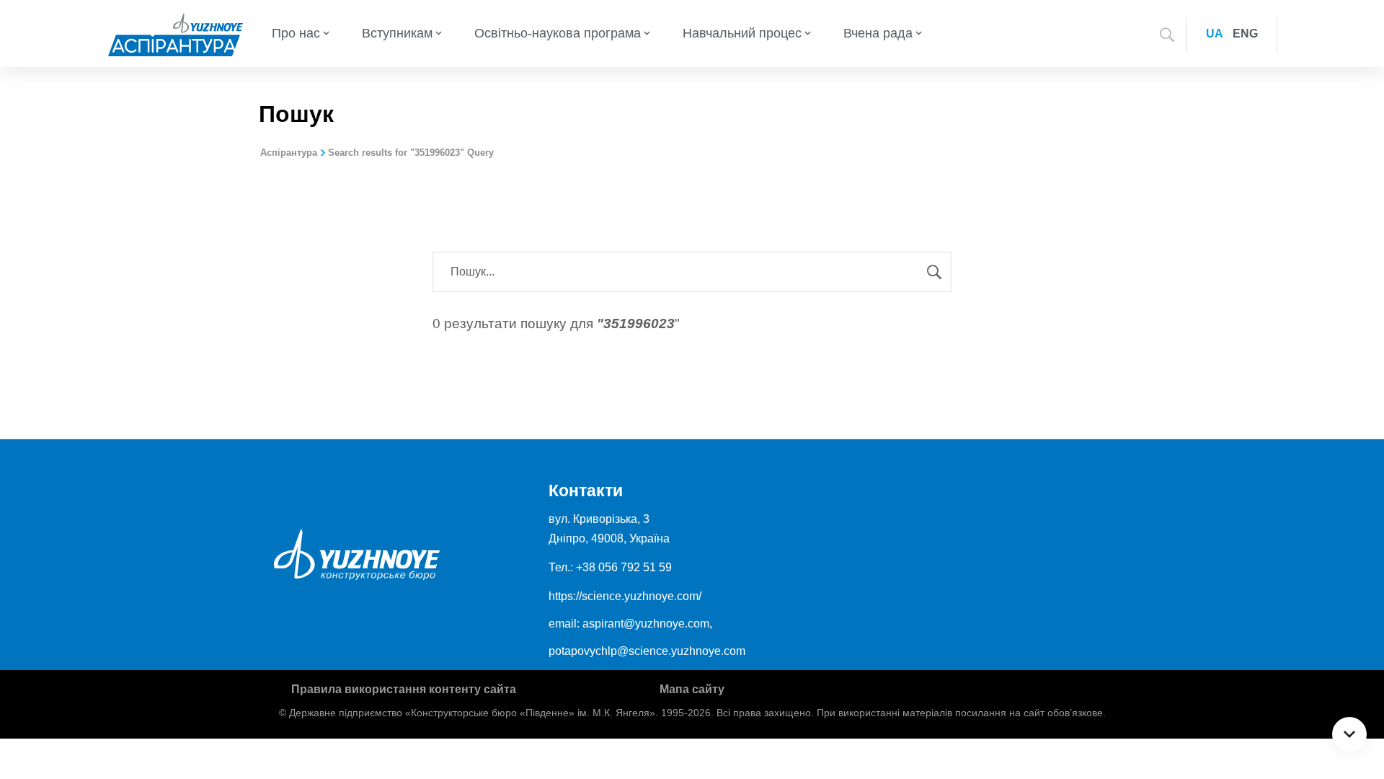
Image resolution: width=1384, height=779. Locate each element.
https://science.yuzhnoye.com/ (625, 596)
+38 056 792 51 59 (624, 567)
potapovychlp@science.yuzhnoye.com (647, 651)
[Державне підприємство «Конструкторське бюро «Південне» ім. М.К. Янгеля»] (175, 33)
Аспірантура (288, 152)
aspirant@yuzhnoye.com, (647, 623)
